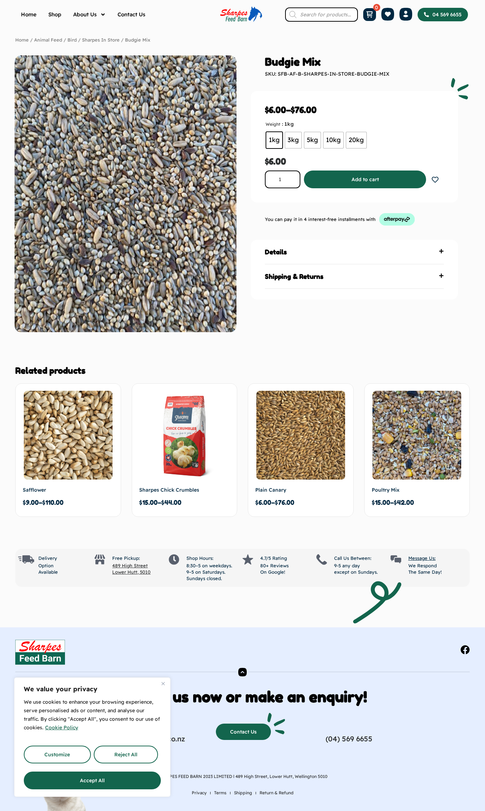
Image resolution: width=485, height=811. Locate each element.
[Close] (163, 683)
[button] (354, 252)
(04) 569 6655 (349, 738)
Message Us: (422, 558)
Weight (273, 124)
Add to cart (365, 179)
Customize (57, 754)
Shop (54, 14)
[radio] (274, 140)
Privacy (199, 792)
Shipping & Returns (294, 276)
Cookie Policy (61, 727)
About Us (85, 14)
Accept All (92, 780)
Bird (72, 40)
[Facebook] (465, 649)
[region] (92, 737)
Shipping (243, 792)
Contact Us (131, 14)
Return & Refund (277, 792)
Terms (220, 792)
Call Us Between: (352, 558)
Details (276, 252)
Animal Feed (48, 40)
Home (29, 14)
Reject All (125, 754)
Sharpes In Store (101, 40)
